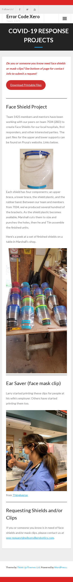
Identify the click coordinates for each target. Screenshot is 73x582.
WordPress (60, 567)
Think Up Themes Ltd (28, 567)
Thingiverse (20, 495)
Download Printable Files (26, 85)
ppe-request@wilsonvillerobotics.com (30, 537)
